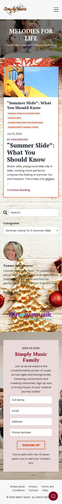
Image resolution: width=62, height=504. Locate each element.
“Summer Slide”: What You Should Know (29, 105)
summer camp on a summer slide (24, 113)
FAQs (45, 490)
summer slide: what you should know (25, 122)
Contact (33, 490)
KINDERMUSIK (19, 139)
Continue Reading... (19, 190)
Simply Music (17, 486)
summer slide (14, 118)
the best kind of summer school (23, 127)
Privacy (33, 486)
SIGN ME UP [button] (31, 445)
